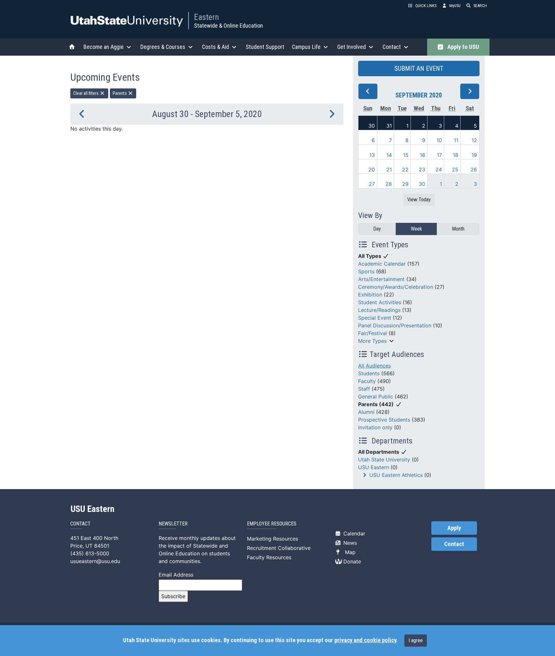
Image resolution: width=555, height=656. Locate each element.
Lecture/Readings (379, 310)
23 (422, 169)
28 (388, 184)
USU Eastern (373, 467)
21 (389, 169)
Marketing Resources (272, 538)
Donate (351, 561)
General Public (375, 396)
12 (474, 140)
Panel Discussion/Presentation (394, 325)
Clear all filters (86, 93)
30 (371, 126)
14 (389, 155)
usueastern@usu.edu (95, 561)
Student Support (265, 46)
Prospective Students (384, 419)
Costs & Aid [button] (215, 46)
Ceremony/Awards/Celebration (395, 287)
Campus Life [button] (306, 46)
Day (377, 229)
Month (458, 229)
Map (349, 552)
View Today (419, 199)
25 (455, 169)
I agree (416, 640)
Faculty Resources (269, 557)
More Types (372, 341)
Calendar (353, 533)
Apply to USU (462, 46)
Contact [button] (392, 46)
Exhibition (370, 294)
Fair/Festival (372, 333)
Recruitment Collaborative (279, 548)
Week (416, 229)
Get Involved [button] (351, 46)
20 (371, 169)
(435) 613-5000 (89, 553)
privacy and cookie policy (365, 640)
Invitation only (375, 427)
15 (406, 155)
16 (422, 155)
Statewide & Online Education (228, 25)
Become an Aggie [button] (104, 46)
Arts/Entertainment (381, 279)
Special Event (374, 317)
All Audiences (374, 365)
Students (369, 373)
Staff (364, 389)
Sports (366, 271)
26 (474, 169)
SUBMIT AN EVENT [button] (418, 68)
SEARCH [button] (480, 5)
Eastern (206, 17)
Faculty (367, 381)
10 (439, 140)
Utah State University (384, 459)
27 (372, 184)
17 (439, 155)
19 (474, 155)
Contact (454, 544)
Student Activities (379, 302)
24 (439, 169)
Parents (120, 93)
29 (405, 184)
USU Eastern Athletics (396, 475)
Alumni (366, 412)
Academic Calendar (382, 263)
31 (389, 126)
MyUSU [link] (455, 5)
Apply (454, 528)
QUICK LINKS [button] (425, 5)
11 (456, 140)
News (349, 543)
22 (405, 169)
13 (372, 155)
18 (455, 155)
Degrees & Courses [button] (162, 46)
